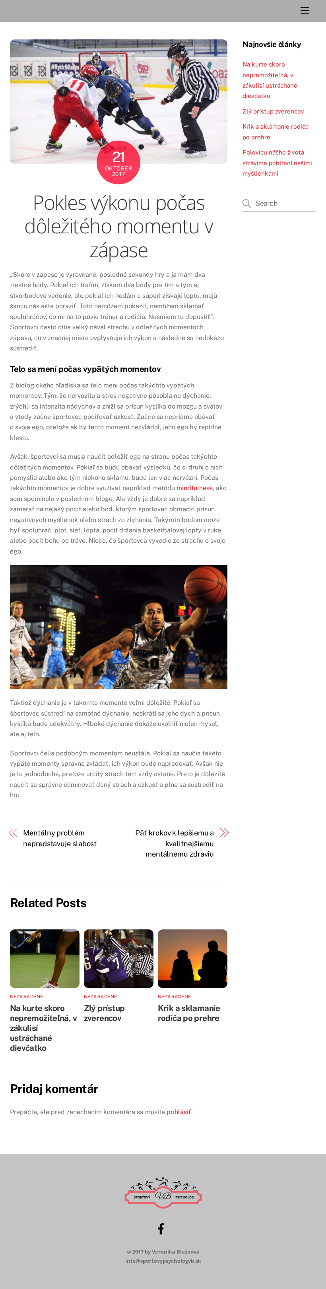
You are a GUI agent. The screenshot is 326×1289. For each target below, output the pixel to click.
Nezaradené (26, 997)
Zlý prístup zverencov (104, 1013)
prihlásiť (179, 1112)
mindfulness (195, 488)
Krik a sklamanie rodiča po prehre (189, 1013)
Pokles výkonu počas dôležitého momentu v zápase (118, 226)
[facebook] (162, 1228)
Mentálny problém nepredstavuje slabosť (60, 838)
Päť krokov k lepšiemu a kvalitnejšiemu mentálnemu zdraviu (174, 843)
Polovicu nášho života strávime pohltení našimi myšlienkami (277, 163)
